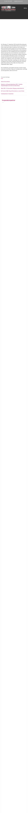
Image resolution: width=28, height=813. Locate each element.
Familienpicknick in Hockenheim (7, 93)
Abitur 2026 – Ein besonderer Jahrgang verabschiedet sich (12, 88)
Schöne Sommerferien (5, 81)
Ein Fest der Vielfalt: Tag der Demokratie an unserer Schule (12, 91)
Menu (25, 8)
